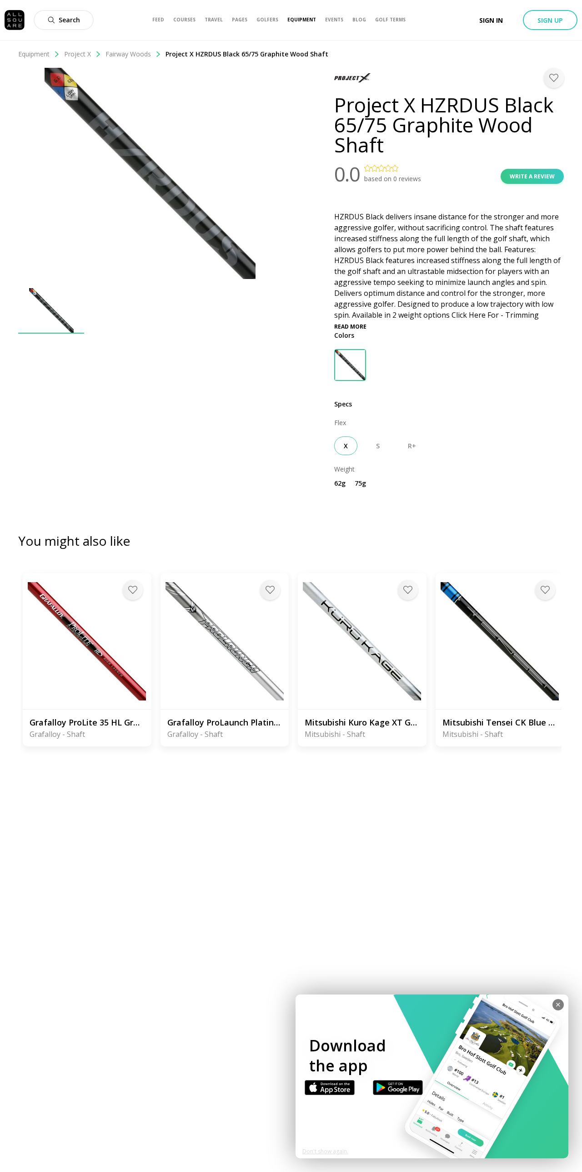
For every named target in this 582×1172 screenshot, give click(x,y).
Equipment (34, 54)
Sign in (491, 20)
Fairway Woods (128, 54)
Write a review (532, 176)
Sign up (550, 20)
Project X (77, 54)
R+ (412, 445)
